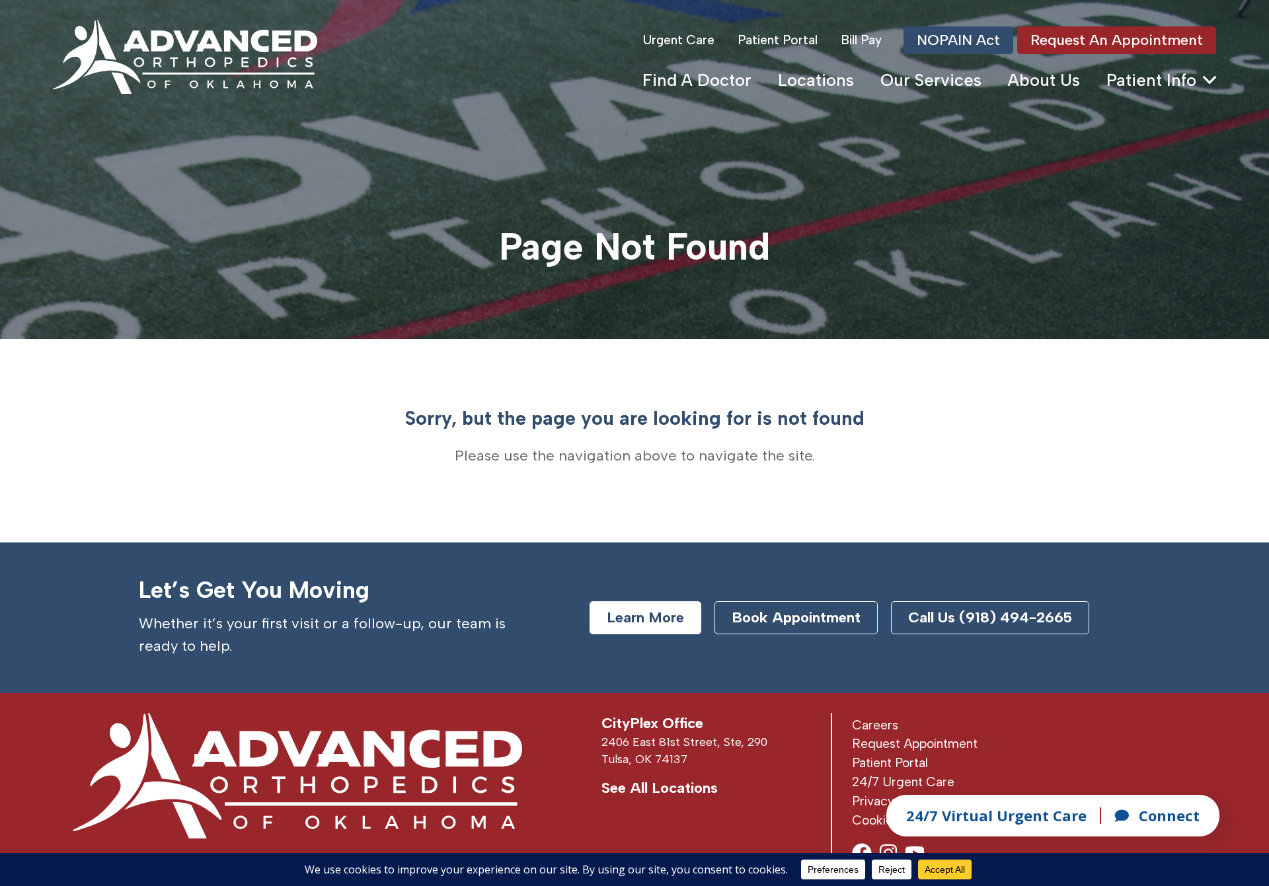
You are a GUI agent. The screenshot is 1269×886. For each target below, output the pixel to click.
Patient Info (1151, 80)
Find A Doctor (696, 80)
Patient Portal (778, 40)
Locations (816, 80)
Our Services (930, 80)
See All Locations (659, 788)
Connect (1169, 815)
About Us (1044, 80)
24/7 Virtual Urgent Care (996, 815)
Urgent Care (678, 40)
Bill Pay (861, 40)
